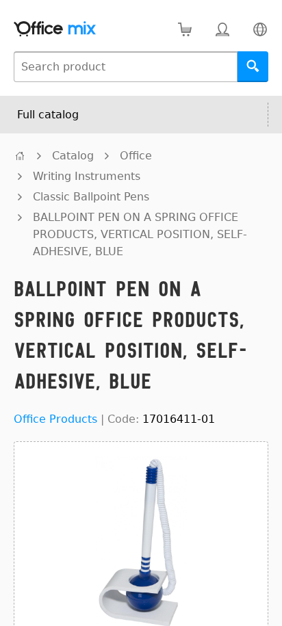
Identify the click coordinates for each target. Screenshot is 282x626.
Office (136, 155)
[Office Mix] (55, 29)
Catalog (73, 155)
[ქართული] (259, 29)
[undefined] (20, 155)
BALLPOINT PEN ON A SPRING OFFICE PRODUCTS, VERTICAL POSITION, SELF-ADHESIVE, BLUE (140, 234)
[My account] (222, 29)
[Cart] (184, 29)
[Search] (253, 66)
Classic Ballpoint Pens (91, 196)
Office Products (55, 419)
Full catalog (48, 114)
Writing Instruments (86, 176)
